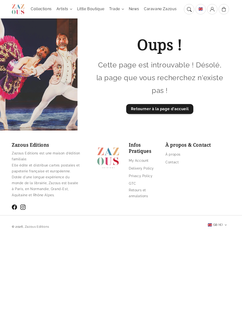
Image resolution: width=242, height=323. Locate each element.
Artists (62, 9)
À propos (173, 154)
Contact (172, 162)
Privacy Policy (140, 176)
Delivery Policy (141, 168)
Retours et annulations (138, 193)
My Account (139, 160)
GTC (132, 183)
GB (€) (218, 225)
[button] (189, 9)
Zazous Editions (37, 226)
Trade (114, 9)
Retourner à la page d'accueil (160, 109)
